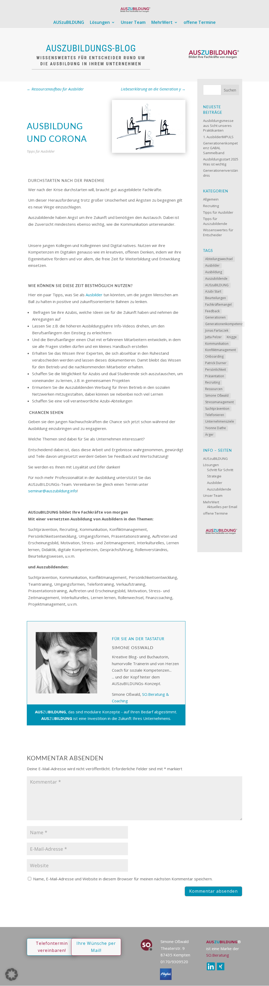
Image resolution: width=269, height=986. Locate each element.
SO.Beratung (217, 955)
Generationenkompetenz (223, 324)
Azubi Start (213, 291)
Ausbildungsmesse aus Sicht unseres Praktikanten (218, 125)
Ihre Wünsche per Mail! (96, 946)
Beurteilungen (215, 298)
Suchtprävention (217, 408)
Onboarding (214, 356)
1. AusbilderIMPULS (218, 136)
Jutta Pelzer (213, 337)
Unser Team (133, 22)
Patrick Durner (215, 363)
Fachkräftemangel (218, 304)
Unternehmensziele (219, 421)
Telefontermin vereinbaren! (52, 946)
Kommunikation (217, 343)
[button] (11, 974)
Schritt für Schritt (220, 469)
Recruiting (211, 205)
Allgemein (211, 199)
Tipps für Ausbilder (41, 151)
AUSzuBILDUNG (68, 22)
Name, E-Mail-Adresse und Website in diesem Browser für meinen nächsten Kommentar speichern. (123, 878)
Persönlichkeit (215, 369)
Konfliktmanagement (220, 350)
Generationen (215, 317)
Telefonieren (214, 415)
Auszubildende (216, 278)
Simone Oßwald (217, 395)
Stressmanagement (219, 402)
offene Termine (200, 22)
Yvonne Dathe (215, 428)
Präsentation (214, 376)
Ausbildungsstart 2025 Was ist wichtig (220, 161)
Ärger (209, 434)
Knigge (232, 337)
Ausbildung (213, 272)
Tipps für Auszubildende (215, 221)
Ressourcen (214, 389)
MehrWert (162, 22)
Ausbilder (94, 294)
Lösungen (100, 22)
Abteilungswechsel (219, 259)
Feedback (212, 311)
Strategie (214, 476)
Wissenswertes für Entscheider (218, 232)
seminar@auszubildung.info (52, 490)
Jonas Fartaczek (216, 330)
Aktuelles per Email (222, 506)
